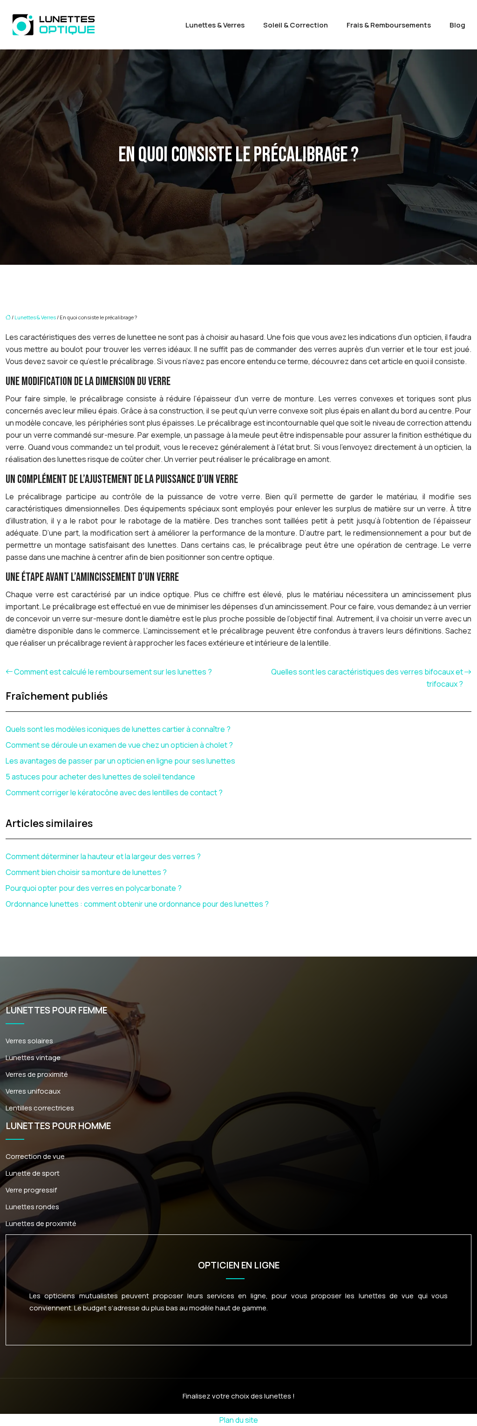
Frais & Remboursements (389, 25)
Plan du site (238, 1420)
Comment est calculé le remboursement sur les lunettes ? (113, 672)
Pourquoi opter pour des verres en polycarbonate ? (94, 888)
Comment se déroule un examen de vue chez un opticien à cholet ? (119, 745)
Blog (457, 25)
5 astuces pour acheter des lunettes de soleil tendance (100, 777)
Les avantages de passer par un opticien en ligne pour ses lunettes (120, 761)
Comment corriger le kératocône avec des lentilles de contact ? (114, 792)
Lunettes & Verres (215, 25)
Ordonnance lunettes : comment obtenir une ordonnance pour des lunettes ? (137, 904)
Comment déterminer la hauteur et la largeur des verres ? (103, 856)
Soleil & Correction (295, 25)
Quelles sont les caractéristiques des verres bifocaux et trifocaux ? (367, 678)
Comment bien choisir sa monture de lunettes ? (86, 872)
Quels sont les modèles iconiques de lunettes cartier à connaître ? (118, 729)
